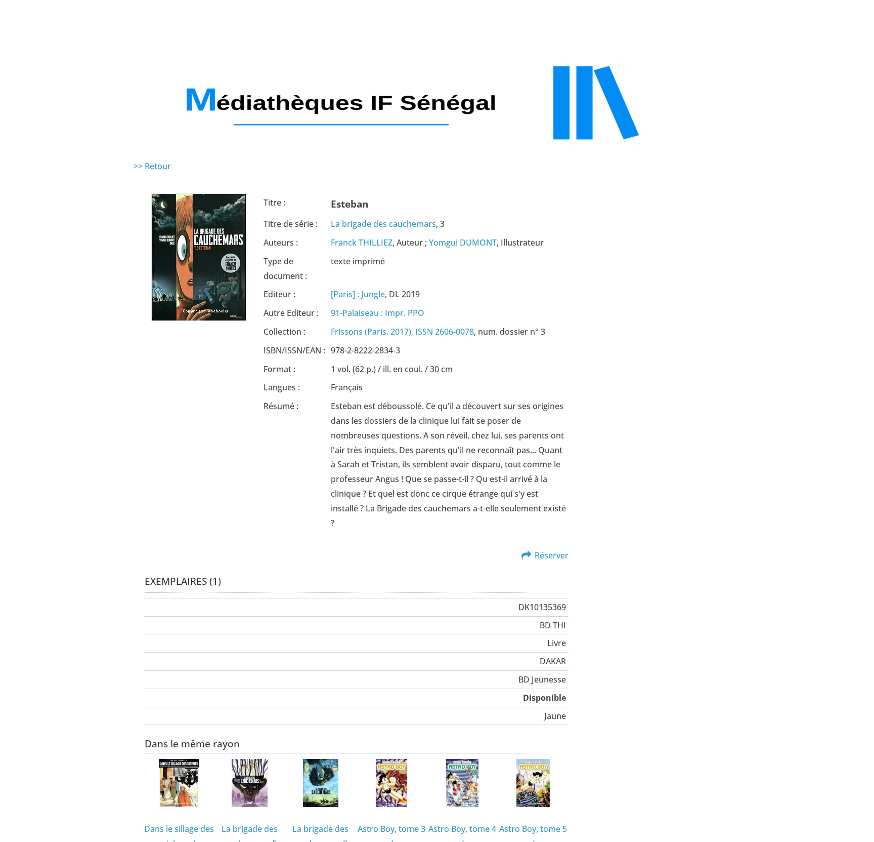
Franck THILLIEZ (361, 242)
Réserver (552, 555)
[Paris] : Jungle (358, 294)
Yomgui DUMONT (463, 242)
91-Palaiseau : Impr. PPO (377, 312)
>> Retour (152, 166)
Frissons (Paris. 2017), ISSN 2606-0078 (402, 331)
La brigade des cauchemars (383, 223)
